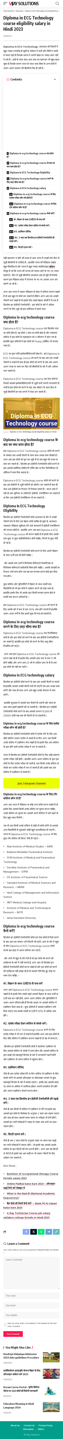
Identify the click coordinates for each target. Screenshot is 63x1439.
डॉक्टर (52, 266)
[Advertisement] (31, 114)
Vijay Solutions (24, 3)
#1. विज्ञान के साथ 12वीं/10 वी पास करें (29, 219)
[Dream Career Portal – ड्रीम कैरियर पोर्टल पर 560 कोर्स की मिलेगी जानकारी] (51, 1390)
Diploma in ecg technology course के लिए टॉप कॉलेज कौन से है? (32, 205)
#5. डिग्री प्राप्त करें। (23, 247)
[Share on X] (33, 1232)
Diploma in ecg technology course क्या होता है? (30, 155)
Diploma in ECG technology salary (28, 188)
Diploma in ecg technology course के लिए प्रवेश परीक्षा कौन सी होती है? (32, 196)
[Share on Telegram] (48, 1232)
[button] (6, 3)
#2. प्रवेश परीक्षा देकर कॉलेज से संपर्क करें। (32, 225)
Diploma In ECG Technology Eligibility (30, 172)
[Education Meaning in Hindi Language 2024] (51, 1407)
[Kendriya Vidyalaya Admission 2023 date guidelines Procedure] (51, 1357)
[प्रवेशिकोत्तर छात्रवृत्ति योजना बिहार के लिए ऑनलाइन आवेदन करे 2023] (51, 1374)
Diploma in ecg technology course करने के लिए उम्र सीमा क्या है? (30, 180)
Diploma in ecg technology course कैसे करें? (32, 213)
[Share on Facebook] (26, 1232)
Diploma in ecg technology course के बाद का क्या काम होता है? (31, 164)
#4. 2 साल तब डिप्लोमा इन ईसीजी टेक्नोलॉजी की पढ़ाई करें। (31, 239)
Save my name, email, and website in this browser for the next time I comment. (32, 1324)
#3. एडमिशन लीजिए (22, 231)
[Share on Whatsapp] (41, 1232)
